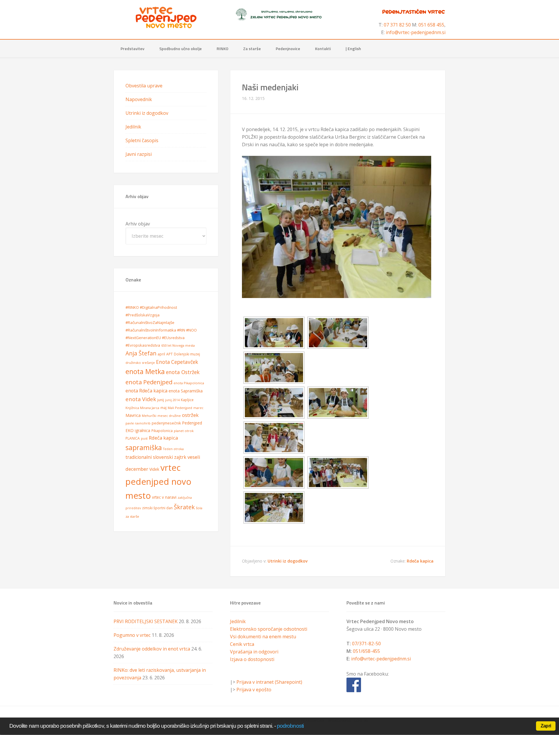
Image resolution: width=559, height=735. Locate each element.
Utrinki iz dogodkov (287, 561)
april (161, 354)
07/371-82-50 (366, 643)
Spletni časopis (141, 140)
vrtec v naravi (164, 497)
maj (163, 407)
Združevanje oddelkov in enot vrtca (152, 649)
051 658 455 (431, 25)
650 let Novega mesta (178, 345)
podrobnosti (290, 726)
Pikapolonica (162, 430)
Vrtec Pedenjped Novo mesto (166, 17)
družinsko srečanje (140, 362)
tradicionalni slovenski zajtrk (155, 457)
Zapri (546, 725)
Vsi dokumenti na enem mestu (263, 636)
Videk (154, 469)
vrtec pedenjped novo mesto (158, 481)
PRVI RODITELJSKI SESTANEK (146, 621)
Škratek (184, 507)
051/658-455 (366, 651)
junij (160, 399)
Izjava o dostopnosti (252, 659)
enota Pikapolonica (189, 383)
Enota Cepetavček (177, 362)
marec (198, 408)
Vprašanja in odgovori (254, 651)
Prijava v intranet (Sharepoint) (269, 682)
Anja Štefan (140, 353)
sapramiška (143, 447)
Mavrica (133, 415)
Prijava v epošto (253, 689)
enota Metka (145, 371)
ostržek (190, 415)
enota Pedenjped (148, 382)
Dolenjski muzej (187, 354)
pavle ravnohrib (138, 423)
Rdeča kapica (420, 561)
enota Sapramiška (186, 391)
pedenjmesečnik (166, 423)
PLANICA (132, 438)
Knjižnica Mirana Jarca (142, 408)
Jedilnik (133, 127)
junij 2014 (172, 400)
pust (144, 438)
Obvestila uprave (143, 85)
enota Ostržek (182, 372)
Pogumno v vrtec (132, 635)
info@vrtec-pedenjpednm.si (415, 32)
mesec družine (169, 415)
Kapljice (187, 399)
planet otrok (184, 431)
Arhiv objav (137, 224)
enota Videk (140, 399)
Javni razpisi (138, 154)
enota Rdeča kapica (146, 390)
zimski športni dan (157, 507)
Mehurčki (149, 415)
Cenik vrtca (242, 644)
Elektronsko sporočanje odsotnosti (268, 629)
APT (169, 354)
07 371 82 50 (397, 25)
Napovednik (138, 99)
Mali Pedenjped (180, 408)
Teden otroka (173, 449)
